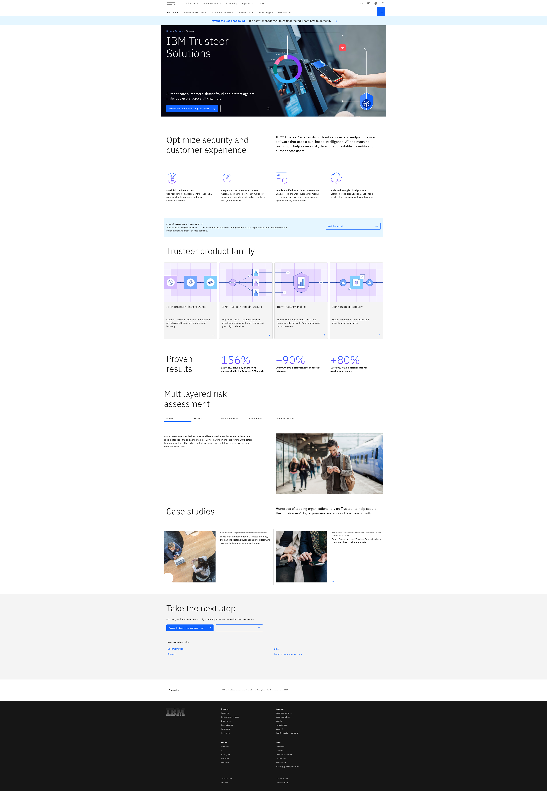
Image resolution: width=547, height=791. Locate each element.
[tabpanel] (273, 459)
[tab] (177, 419)
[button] (375, 3)
